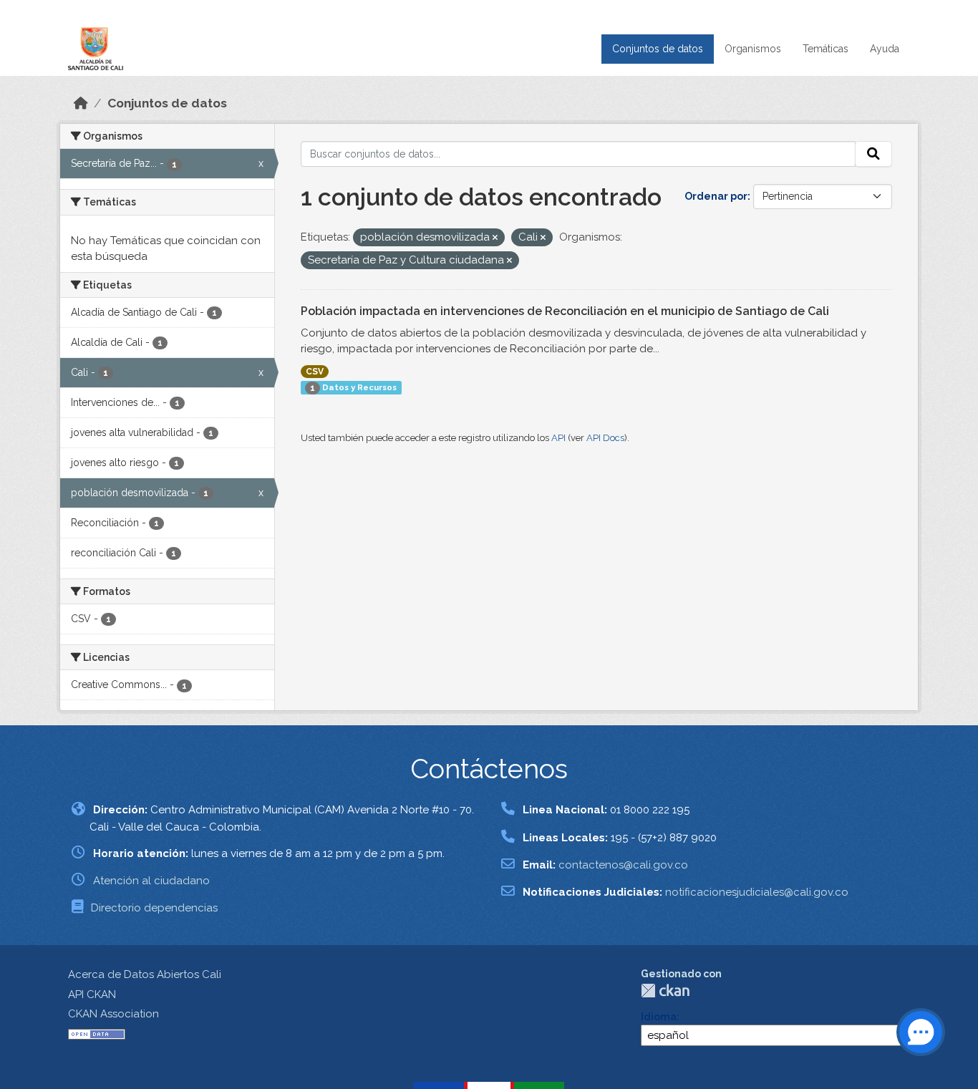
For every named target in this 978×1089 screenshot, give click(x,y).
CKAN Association (113, 1013)
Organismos (753, 48)
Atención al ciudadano (151, 880)
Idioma (659, 1016)
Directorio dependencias (154, 907)
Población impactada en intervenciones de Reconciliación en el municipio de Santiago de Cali (565, 311)
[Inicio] (81, 103)
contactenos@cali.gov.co (623, 864)
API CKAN (92, 994)
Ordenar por (715, 196)
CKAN (665, 990)
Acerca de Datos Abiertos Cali (144, 974)
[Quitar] (495, 238)
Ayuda (884, 48)
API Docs (605, 437)
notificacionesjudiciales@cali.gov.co (756, 892)
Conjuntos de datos (657, 48)
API (558, 437)
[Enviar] (873, 154)
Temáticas (825, 48)
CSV (315, 372)
